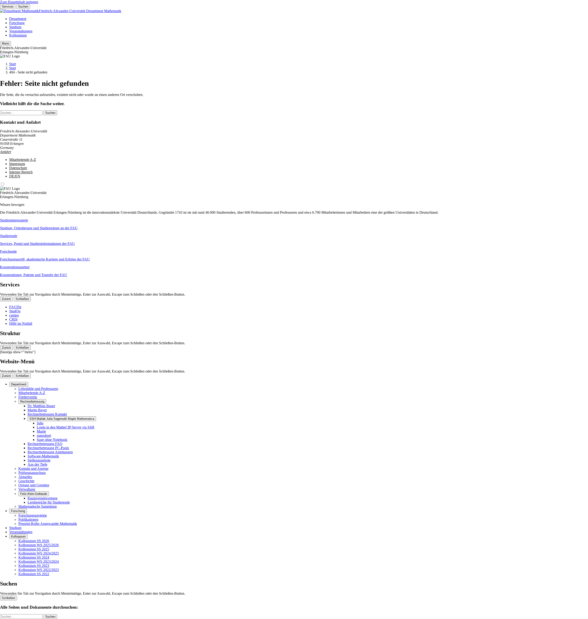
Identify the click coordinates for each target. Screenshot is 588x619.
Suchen (23, 6)
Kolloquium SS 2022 (33, 574)
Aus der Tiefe (37, 464)
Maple (41, 431)
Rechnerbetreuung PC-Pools (48, 448)
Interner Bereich (21, 172)
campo (14, 315)
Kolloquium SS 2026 (33, 541)
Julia (40, 423)
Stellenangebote (39, 460)
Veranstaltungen (20, 31)
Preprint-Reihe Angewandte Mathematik (47, 524)
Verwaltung (26, 489)
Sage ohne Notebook (52, 440)
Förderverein (27, 397)
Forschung (17, 23)
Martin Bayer (37, 410)
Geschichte (26, 481)
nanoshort (44, 435)
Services (8, 6)
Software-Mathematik (43, 456)
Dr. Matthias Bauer (41, 406)
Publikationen (28, 519)
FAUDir (15, 307)
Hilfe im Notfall (20, 323)
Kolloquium (18, 35)
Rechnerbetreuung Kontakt (47, 414)
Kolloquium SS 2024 (33, 557)
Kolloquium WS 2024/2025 (38, 553)
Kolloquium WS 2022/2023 (38, 570)
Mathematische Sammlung (37, 506)
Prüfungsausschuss (32, 473)
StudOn (14, 311)
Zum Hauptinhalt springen (19, 2)
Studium (15, 27)
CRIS (13, 319)
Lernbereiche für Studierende (49, 502)
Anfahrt (5, 152)
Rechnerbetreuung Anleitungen (50, 452)
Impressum (17, 164)
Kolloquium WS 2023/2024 (38, 561)
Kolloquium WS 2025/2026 (38, 545)
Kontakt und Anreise (33, 469)
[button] (294, 224)
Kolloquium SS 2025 (33, 549)
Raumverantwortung (42, 498)
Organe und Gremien (33, 485)
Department (17, 19)
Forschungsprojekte (32, 515)
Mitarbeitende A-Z (22, 160)
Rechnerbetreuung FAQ (45, 444)
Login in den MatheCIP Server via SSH (65, 427)
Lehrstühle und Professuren (38, 389)
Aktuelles (25, 477)
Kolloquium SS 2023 (33, 566)
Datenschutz (18, 168)
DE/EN (14, 176)
